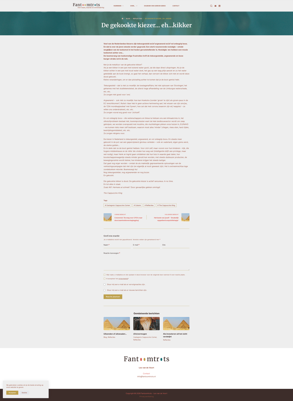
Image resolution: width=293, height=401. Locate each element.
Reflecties (149, 205)
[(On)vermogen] (146, 323)
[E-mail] (215, 6)
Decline (24, 393)
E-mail (136, 245)
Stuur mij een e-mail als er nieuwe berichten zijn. (127, 290)
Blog (105, 337)
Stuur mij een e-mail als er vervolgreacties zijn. (126, 284)
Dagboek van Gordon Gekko (155, 6)
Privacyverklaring (147, 396)
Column (137, 205)
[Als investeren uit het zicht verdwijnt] (176, 323)
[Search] (211, 6)
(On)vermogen (140, 334)
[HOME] (122, 18)
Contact (175, 6)
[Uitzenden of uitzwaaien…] (117, 323)
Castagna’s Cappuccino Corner (117, 205)
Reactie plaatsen (113, 297)
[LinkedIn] (219, 6)
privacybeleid (123, 279)
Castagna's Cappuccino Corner (145, 337)
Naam (106, 245)
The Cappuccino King (166, 205)
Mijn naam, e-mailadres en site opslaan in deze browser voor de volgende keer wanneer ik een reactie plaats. (145, 275)
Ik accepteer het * (117, 279)
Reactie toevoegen (112, 253)
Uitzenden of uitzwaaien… (115, 334)
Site (163, 245)
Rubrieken (117, 6)
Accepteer (12, 393)
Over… (132, 6)
